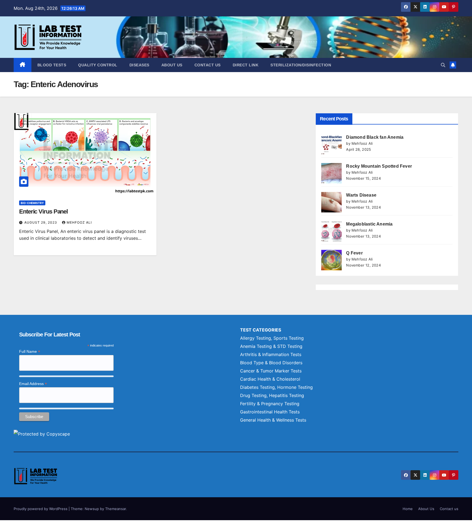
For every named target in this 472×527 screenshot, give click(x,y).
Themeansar (115, 509)
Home (408, 509)
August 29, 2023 (41, 222)
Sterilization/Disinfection (300, 65)
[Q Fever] (331, 260)
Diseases (139, 65)
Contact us (207, 65)
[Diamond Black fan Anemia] (331, 144)
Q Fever (354, 253)
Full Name (29, 351)
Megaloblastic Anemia (369, 224)
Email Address (33, 383)
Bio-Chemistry (32, 203)
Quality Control (97, 65)
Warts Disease (361, 195)
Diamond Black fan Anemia (374, 137)
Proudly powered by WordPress (41, 509)
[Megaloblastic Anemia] (331, 231)
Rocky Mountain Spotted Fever (379, 166)
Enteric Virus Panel (43, 211)
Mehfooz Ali (79, 222)
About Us (171, 65)
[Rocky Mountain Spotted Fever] (331, 173)
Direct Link (246, 65)
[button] (443, 65)
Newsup (92, 509)
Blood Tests (51, 65)
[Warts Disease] (331, 202)
